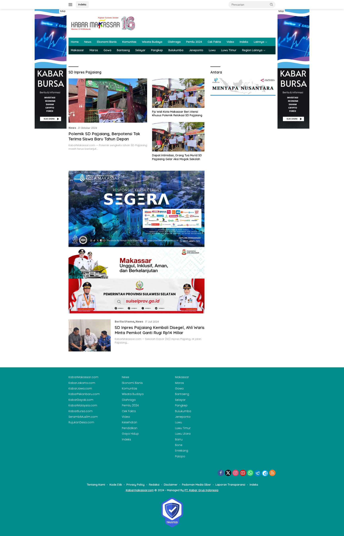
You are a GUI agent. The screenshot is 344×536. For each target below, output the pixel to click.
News (87, 42)
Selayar (140, 50)
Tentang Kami (96, 484)
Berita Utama (124, 322)
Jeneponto (196, 50)
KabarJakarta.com (81, 383)
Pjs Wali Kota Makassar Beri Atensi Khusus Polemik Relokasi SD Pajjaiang (177, 113)
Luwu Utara (183, 434)
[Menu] (71, 4)
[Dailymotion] (265, 473)
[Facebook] (221, 473)
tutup (62, 11)
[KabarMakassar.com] (103, 23)
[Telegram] (257, 473)
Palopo (180, 456)
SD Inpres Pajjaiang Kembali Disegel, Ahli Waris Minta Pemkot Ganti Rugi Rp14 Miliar (159, 330)
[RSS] (272, 473)
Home (75, 42)
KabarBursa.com (80, 411)
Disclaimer (171, 484)
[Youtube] (243, 473)
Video (230, 42)
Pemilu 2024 (194, 42)
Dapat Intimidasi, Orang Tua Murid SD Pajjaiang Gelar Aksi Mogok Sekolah (177, 157)
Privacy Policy (135, 484)
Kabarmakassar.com (140, 490)
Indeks (82, 4)
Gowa (107, 50)
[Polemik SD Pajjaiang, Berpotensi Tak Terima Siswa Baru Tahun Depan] (107, 100)
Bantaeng (123, 50)
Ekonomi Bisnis (107, 42)
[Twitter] (228, 473)
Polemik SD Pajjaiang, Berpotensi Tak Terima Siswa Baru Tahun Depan (104, 136)
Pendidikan (129, 428)
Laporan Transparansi (230, 484)
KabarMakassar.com (83, 377)
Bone (178, 445)
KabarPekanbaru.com (84, 394)
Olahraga (174, 42)
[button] (272, 4)
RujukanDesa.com (81, 422)
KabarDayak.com (80, 400)
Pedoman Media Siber (196, 484)
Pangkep (157, 50)
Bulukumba (175, 50)
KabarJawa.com (80, 388)
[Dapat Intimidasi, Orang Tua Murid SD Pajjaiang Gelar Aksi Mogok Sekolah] (178, 137)
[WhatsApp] (250, 473)
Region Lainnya (252, 50)
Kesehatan (129, 422)
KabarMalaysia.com (82, 405)
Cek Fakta (214, 42)
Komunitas (129, 42)
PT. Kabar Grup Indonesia (201, 490)
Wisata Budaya (152, 42)
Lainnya (259, 42)
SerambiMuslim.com (83, 417)
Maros (94, 50)
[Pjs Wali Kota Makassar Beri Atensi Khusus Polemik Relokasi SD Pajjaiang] (178, 93)
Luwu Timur (228, 50)
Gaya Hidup (130, 434)
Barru (179, 439)
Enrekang (181, 451)
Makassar (77, 50)
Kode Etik (115, 484)
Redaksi (154, 484)
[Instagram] (235, 473)
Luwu (212, 50)
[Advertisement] (50, 188)
